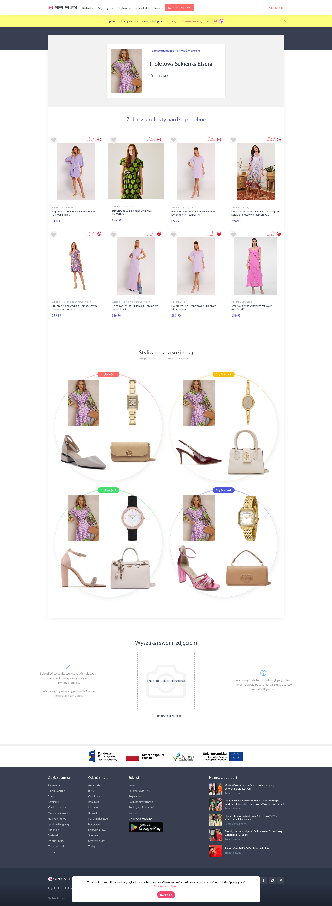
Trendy (158, 8)
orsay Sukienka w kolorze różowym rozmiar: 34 (251, 307)
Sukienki (163, 75)
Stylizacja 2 (223, 374)
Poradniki (142, 8)
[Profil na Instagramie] (272, 880)
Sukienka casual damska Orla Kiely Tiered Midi (132, 212)
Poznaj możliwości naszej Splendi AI (192, 21)
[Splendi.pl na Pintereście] (280, 880)
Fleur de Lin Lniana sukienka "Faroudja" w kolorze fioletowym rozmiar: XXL (255, 213)
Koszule (93, 807)
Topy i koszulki (56, 846)
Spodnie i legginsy (58, 824)
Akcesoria (54, 785)
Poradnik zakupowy (236, 823)
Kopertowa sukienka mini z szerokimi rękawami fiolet (73, 213)
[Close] (285, 21)
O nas (132, 785)
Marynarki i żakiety (59, 813)
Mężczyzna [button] (105, 8)
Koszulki (93, 813)
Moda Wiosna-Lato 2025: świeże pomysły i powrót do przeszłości (250, 786)
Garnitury (94, 796)
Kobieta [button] (87, 8)
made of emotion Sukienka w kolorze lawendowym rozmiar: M (193, 213)
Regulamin (135, 796)
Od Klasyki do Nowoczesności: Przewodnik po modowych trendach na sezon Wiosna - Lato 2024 (254, 802)
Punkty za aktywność (141, 807)
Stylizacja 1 (108, 374)
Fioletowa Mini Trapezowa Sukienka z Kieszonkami (193, 307)
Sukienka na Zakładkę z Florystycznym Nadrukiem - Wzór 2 (74, 307)
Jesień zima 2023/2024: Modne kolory (247, 848)
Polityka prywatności (141, 801)
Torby (51, 852)
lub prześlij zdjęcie (168, 715)
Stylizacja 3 (108, 490)
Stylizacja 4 (223, 490)
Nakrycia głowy (57, 818)
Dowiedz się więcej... (166, 886)
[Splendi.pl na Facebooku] (263, 880)
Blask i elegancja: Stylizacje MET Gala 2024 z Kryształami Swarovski (251, 817)
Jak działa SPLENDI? (141, 790)
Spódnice (53, 829)
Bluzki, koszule (56, 790)
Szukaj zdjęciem (182, 7)
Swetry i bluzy (56, 840)
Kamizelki (53, 801)
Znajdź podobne (91, 139)
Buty (51, 796)
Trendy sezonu (233, 793)
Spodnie (93, 835)
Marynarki (94, 824)
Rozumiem (166, 894)
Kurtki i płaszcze (57, 807)
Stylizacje (124, 8)
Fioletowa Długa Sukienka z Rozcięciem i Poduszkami (135, 307)
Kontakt (134, 813)
